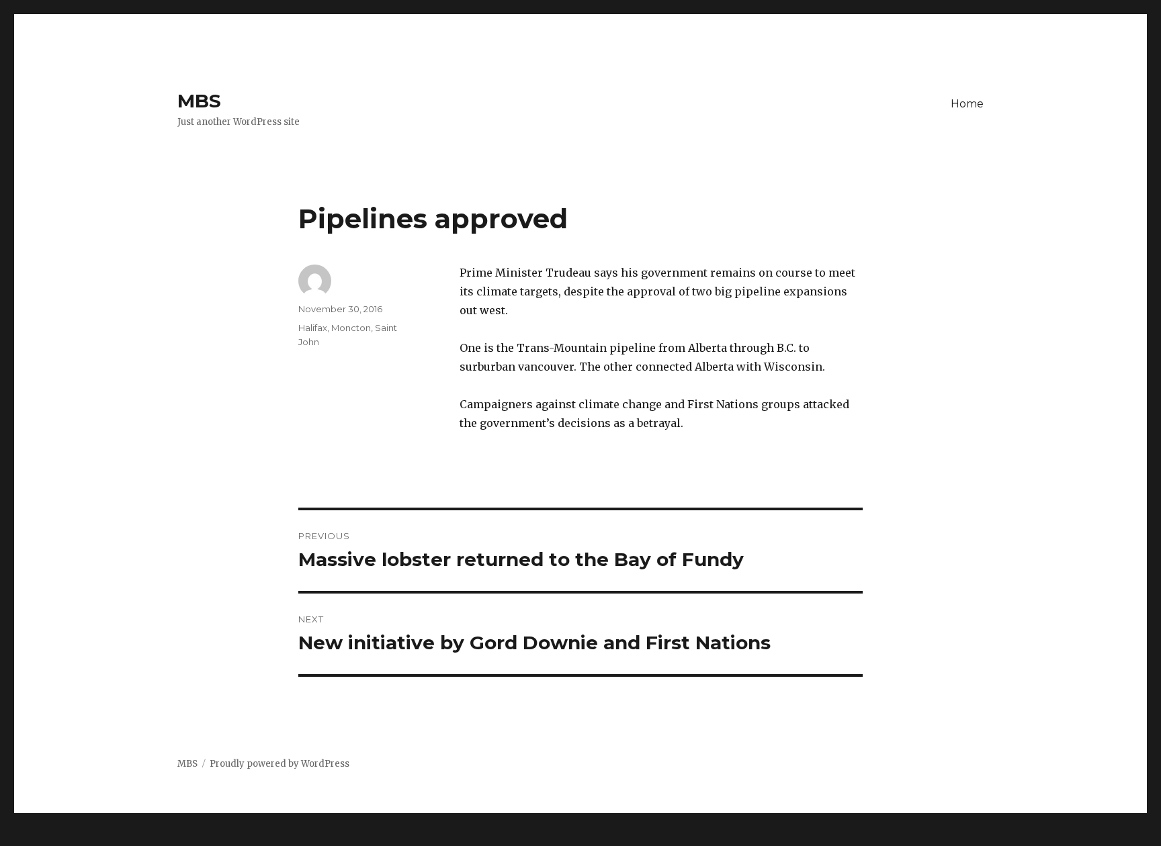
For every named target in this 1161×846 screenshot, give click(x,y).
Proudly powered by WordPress (279, 763)
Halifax (312, 327)
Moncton (351, 327)
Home (967, 103)
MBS (199, 100)
